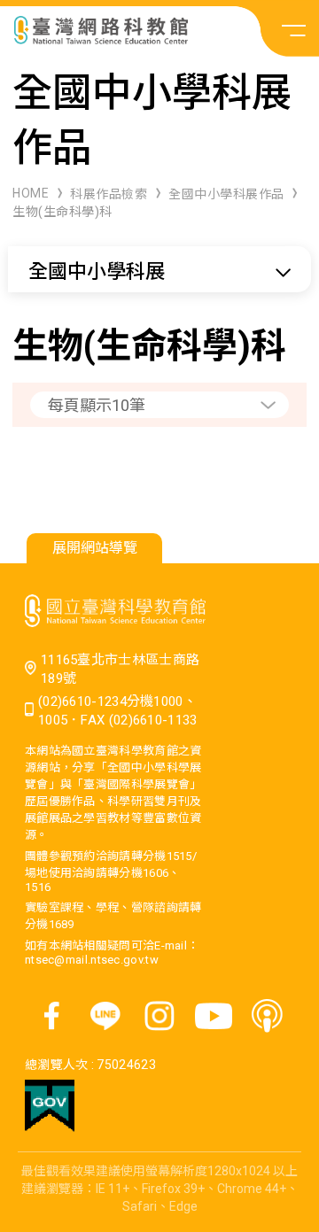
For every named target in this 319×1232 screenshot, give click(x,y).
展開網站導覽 (94, 547)
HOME (30, 193)
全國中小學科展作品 (226, 194)
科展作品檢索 (108, 194)
